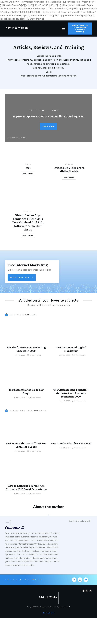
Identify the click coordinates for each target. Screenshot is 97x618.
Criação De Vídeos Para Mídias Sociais (69, 169)
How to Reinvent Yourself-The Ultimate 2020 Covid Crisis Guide (26, 487)
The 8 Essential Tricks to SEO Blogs (26, 391)
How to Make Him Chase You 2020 (70, 443)
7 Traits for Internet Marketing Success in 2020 (26, 349)
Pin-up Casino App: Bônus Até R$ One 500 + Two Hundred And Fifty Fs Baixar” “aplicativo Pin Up (28, 222)
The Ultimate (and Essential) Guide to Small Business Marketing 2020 (70, 393)
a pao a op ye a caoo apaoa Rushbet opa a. (48, 116)
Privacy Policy (48, 613)
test (28, 168)
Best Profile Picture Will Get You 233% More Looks (26, 445)
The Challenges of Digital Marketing (70, 349)
